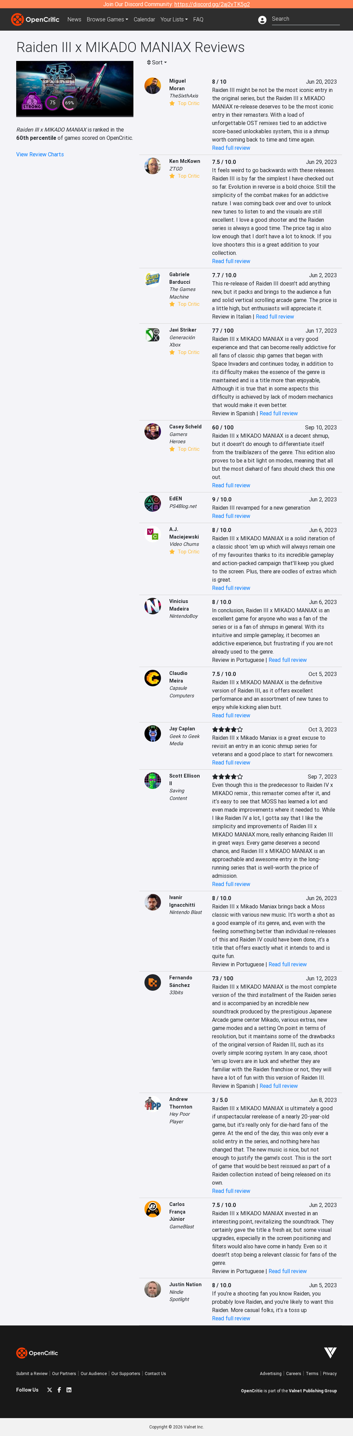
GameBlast (181, 1227)
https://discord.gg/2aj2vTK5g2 (212, 4)
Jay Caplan (182, 729)
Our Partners (64, 1373)
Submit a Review (32, 1373)
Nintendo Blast (185, 912)
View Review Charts (40, 154)
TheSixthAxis (183, 96)
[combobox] (306, 18)
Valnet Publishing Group (313, 1390)
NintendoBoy (183, 616)
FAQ (198, 19)
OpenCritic (252, 1390)
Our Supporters (125, 1373)
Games (105, 19)
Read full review (231, 147)
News (74, 19)
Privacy (330, 1373)
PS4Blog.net (182, 506)
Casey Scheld (185, 427)
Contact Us (155, 1373)
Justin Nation (185, 1284)
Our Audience (94, 1373)
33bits (176, 992)
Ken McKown (184, 161)
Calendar (144, 19)
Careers (293, 1373)
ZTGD (175, 169)
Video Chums (184, 544)
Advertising (271, 1373)
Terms (312, 1373)
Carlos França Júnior (177, 1211)
